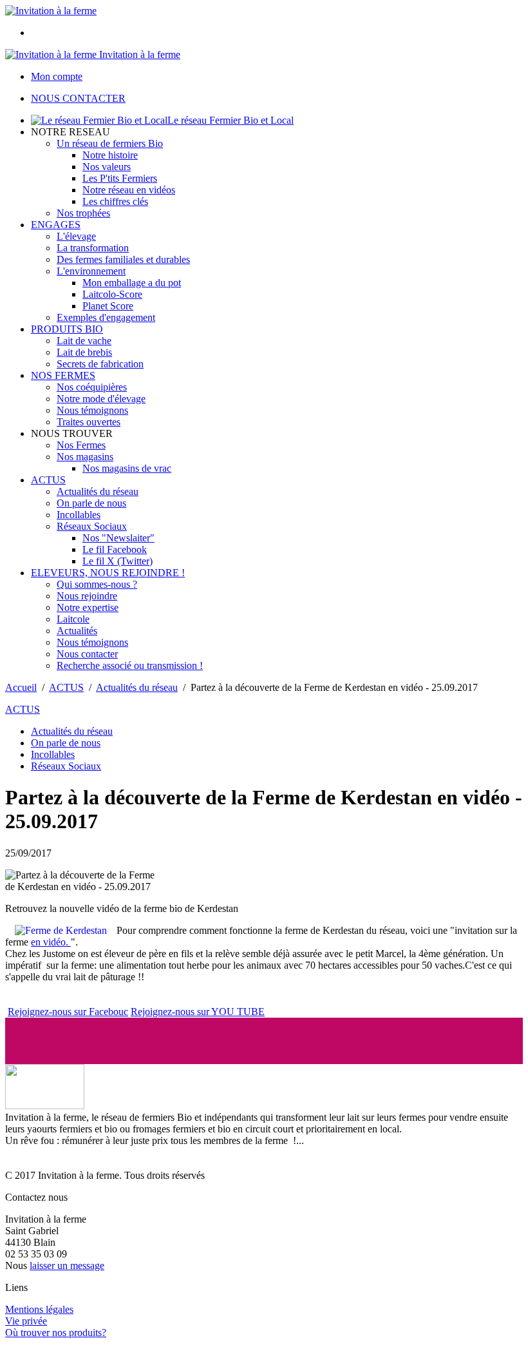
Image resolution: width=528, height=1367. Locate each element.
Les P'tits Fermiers (119, 178)
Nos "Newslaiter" (118, 537)
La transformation (93, 247)
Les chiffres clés (115, 201)
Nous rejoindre (87, 595)
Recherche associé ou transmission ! (130, 665)
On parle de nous (91, 503)
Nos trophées (83, 213)
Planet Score (107, 305)
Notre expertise (87, 607)
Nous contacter (87, 653)
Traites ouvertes (88, 421)
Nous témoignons (92, 410)
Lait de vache (84, 340)
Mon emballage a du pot (131, 282)
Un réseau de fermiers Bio (110, 143)
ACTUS (48, 479)
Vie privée (26, 1320)
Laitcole (73, 619)
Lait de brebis (84, 352)
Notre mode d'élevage (101, 398)
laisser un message (67, 1265)
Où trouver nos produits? (55, 1332)
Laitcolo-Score (112, 294)
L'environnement (91, 271)
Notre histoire (110, 155)
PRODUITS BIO (67, 329)
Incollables (78, 514)
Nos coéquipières (92, 387)
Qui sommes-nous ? (97, 584)
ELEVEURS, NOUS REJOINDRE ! (108, 572)
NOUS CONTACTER (78, 98)
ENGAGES (55, 224)
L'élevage (76, 236)
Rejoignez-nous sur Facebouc (68, 1011)
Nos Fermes (81, 445)
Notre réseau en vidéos (128, 189)
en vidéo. (51, 941)
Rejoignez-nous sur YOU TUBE (198, 1011)
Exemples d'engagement (106, 317)
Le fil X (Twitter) (117, 561)
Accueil (21, 687)
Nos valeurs (106, 166)
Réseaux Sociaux (92, 526)
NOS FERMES (63, 375)
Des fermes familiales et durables (123, 259)
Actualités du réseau (97, 491)
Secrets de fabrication (100, 363)
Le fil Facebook (114, 549)
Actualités (77, 630)
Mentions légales (39, 1309)
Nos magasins (85, 456)
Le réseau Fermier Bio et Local (230, 120)
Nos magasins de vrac (126, 468)
